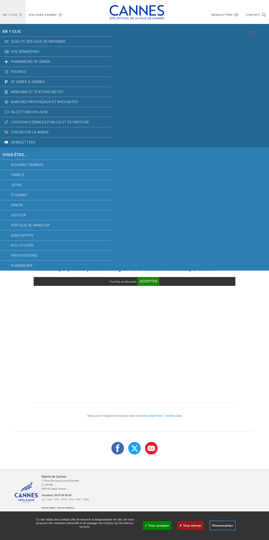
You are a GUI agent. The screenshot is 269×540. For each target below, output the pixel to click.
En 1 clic (12, 31)
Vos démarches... (26, 51)
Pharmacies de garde (30, 61)
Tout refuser (191, 525)
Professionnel (24, 255)
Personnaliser (222, 525)
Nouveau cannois (27, 164)
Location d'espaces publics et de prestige (50, 122)
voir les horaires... (66, 507)
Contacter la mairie (30, 132)
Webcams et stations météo (37, 92)
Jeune (16, 185)
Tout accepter (158, 525)
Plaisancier (22, 265)
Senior (17, 205)
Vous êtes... (15, 155)
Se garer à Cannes (28, 81)
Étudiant (19, 195)
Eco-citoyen (22, 245)
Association (22, 235)
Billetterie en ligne (29, 112)
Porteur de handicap (30, 225)
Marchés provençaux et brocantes (44, 102)
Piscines (18, 71)
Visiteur (18, 215)
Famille (18, 174)
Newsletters (23, 142)
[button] (151, 448)
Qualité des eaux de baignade (38, 41)
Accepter (148, 281)
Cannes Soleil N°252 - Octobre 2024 (160, 416)
